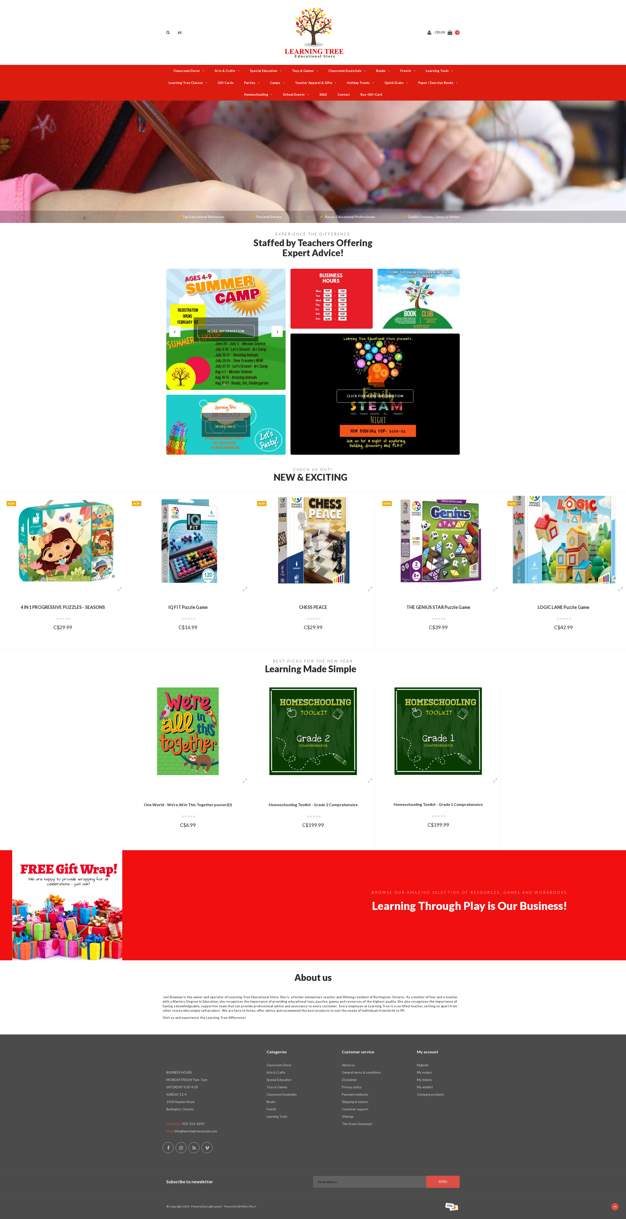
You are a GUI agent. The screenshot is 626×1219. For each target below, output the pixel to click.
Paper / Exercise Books (435, 83)
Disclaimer (349, 1080)
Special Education (263, 71)
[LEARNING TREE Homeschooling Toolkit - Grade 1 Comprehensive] (438, 731)
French (405, 71)
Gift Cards (226, 83)
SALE (323, 94)
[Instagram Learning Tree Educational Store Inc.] (181, 1147)
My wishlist (425, 1087)
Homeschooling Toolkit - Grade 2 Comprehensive (313, 804)
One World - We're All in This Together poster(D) (188, 804)
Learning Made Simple (310, 668)
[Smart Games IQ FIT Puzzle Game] (62, 539)
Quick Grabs (393, 83)
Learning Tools (437, 71)
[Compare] (179, 32)
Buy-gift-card (371, 94)
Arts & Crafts (225, 71)
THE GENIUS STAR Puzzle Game (313, 607)
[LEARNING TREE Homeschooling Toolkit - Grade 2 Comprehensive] (313, 731)
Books (381, 71)
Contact (343, 94)
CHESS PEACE (188, 607)
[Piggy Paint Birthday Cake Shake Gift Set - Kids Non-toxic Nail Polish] (563, 539)
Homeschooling (256, 94)
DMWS (241, 1206)
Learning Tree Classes (185, 83)
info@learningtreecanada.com (196, 1131)
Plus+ (252, 1206)
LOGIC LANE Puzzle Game (438, 607)
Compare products (430, 1094)
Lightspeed (214, 1206)
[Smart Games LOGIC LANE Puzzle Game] (438, 539)
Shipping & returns (355, 1102)
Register (423, 1065)
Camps (275, 83)
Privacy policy (352, 1087)
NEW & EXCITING (310, 477)
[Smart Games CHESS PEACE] (187, 539)
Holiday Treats (358, 83)
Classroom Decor (186, 71)
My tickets (424, 1080)
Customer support (355, 1109)
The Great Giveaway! (357, 1124)
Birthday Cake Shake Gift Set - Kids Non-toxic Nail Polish (563, 607)
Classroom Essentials (344, 71)
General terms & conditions (361, 1072)
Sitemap (348, 1116)
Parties (249, 83)
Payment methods (355, 1094)
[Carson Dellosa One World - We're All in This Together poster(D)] (187, 731)
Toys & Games (303, 71)
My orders (424, 1072)
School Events (294, 94)
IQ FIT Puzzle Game (62, 607)
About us (348, 1065)
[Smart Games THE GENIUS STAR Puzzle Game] (313, 539)
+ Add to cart (60, 643)
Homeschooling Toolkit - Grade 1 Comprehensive (438, 804)
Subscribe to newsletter (189, 1181)
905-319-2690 (193, 1124)
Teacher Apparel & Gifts (313, 83)
